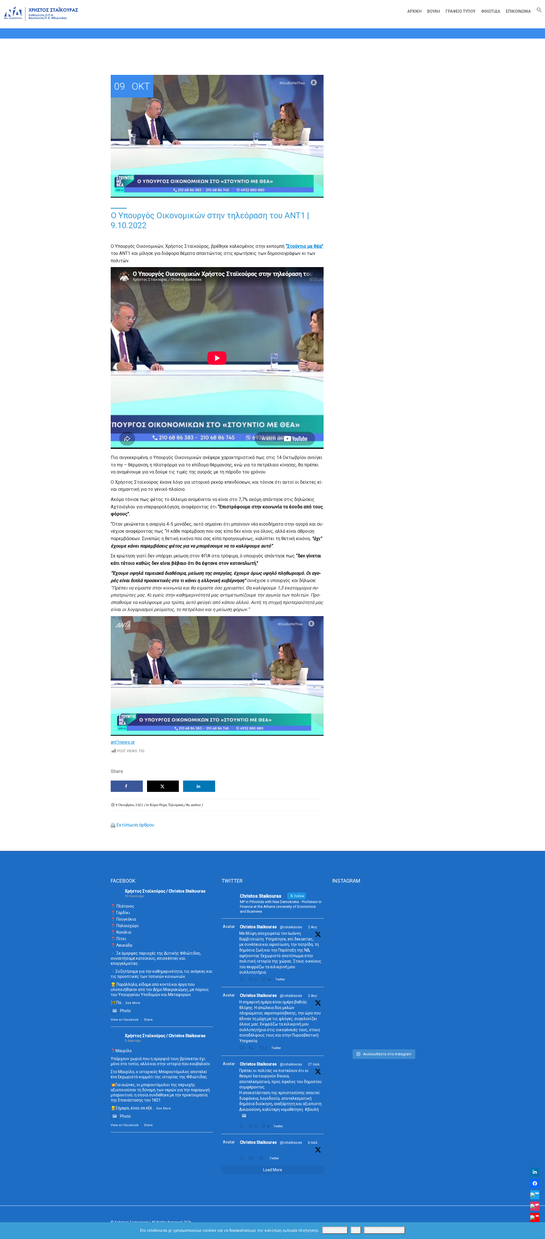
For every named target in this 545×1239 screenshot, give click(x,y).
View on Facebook (125, 1020)
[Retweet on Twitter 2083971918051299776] (252, 1048)
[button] (538, 11)
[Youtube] (534, 1217)
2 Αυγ (312, 927)
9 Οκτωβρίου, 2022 (129, 805)
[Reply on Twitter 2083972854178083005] (242, 979)
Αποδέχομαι (334, 1230)
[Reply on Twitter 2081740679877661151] (242, 1126)
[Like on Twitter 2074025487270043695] (263, 1158)
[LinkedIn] (534, 1172)
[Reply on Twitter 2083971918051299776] (242, 1048)
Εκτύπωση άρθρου (135, 825)
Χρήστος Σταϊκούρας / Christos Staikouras (165, 891)
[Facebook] (534, 1183)
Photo (125, 1010)
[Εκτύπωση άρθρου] (113, 825)
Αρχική (414, 11)
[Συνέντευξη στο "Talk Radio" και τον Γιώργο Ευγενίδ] (418, 909)
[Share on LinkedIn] (199, 786)
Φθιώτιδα (490, 11)
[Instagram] (534, 1206)
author (196, 805)
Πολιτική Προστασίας (384, 1230)
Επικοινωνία (518, 11)
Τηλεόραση (175, 805)
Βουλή (433, 11)
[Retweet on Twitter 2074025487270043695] (252, 1158)
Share (148, 1020)
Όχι (356, 1230)
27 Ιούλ (314, 1064)
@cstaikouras (291, 927)
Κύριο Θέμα (158, 805)
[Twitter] (534, 1194)
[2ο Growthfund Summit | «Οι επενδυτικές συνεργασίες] (383, 927)
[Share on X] (163, 786)
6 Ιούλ (313, 1143)
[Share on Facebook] (127, 786)
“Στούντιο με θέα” (304, 246)
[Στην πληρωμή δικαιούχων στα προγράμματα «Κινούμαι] (348, 968)
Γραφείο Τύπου (460, 11)
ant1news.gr (123, 742)
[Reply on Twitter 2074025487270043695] (242, 1158)
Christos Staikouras (258, 927)
